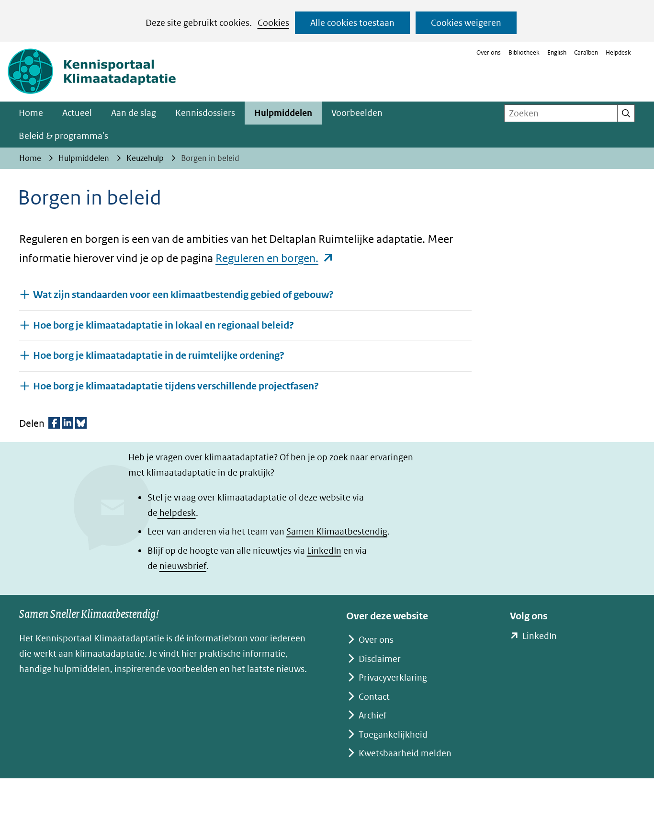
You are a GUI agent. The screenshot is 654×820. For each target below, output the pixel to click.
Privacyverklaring (393, 677)
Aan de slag (133, 112)
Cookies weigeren (466, 22)
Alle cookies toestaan (352, 22)
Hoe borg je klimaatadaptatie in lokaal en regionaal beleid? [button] (163, 325)
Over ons (488, 52)
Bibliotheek (524, 52)
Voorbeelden (357, 112)
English (556, 52)
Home (31, 112)
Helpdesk (618, 52)
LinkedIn (324, 550)
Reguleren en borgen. (274, 257)
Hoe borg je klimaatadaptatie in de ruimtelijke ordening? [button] (158, 356)
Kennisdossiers (205, 112)
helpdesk (177, 512)
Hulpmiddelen (283, 112)
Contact (374, 696)
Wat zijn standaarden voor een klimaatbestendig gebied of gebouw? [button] (183, 295)
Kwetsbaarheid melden (405, 753)
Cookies (273, 22)
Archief (372, 715)
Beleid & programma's (63, 135)
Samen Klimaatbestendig (336, 531)
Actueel (77, 112)
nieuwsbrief (182, 565)
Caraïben (586, 52)
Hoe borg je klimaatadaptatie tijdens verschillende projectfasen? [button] (176, 386)
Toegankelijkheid (393, 734)
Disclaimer (380, 658)
